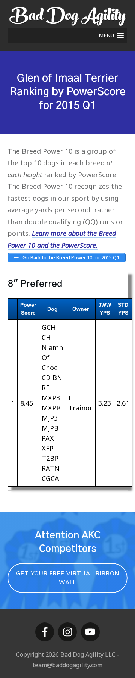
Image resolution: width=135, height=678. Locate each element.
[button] (106, 35)
